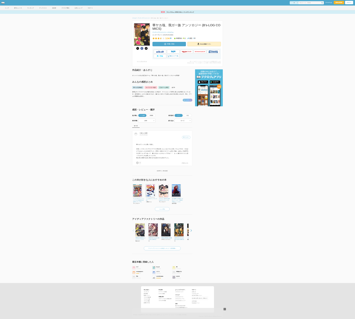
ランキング (146, 291)
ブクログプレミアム (179, 298)
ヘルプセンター (195, 293)
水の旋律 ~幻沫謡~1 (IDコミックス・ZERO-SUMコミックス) (177, 200)
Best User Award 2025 (180, 305)
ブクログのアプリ (179, 296)
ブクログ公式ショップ (180, 300)
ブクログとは (328, 2)
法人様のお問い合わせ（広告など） (200, 298)
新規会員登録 (339, 2)
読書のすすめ (147, 302)
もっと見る (187, 100)
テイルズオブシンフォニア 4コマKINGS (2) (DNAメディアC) (138, 200)
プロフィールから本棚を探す (165, 298)
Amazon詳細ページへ (205, 44)
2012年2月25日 (144, 135)
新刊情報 (146, 293)
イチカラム (170, 32)
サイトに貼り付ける (142, 61)
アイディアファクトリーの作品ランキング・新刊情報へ (162, 248)
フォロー (186, 137)
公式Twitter (194, 301)
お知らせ (194, 291)
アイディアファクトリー (159, 32)
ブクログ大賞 (147, 299)
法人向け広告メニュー (197, 295)
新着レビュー (147, 295)
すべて (136, 126)
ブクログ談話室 (147, 297)
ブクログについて (179, 291)
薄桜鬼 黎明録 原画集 (166, 238)
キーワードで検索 (163, 291)
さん (142, 133)
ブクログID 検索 (162, 300)
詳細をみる (185, 163)
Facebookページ (195, 302)
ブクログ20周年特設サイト (181, 307)
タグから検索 (162, 293)
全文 (188, 115)
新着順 (151, 115)
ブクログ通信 (147, 300)
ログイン (349, 2)
